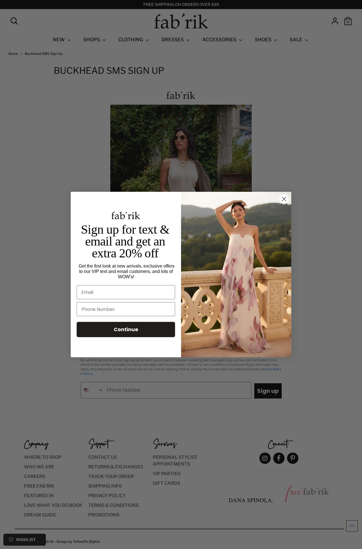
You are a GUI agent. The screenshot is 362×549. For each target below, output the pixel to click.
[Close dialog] (284, 199)
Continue (126, 329)
